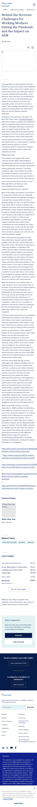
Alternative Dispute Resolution (11, 563)
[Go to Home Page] (7, 695)
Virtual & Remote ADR (9, 542)
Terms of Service (24, 737)
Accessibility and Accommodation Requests (27, 740)
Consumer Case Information (24, 722)
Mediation (22, 542)
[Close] (34, 788)
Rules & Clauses (7, 721)
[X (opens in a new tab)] (7, 748)
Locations (5, 725)
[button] (28, 47)
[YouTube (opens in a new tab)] (11, 748)
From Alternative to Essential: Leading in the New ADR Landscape (14, 570)
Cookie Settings (24, 730)
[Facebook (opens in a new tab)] (15, 748)
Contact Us (22, 718)
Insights (4, 718)
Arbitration (31, 542)
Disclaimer (22, 714)
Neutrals (4, 714)
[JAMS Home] (10, 4)
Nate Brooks (6, 581)
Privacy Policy (8, 799)
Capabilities (5, 728)
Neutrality (22, 726)
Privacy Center (23, 733)
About (3, 735)
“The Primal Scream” (26, 119)
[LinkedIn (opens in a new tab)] (3, 748)
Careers (4, 732)
